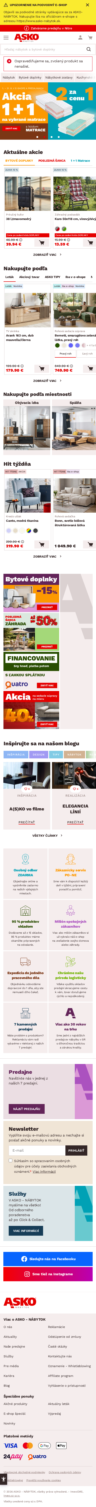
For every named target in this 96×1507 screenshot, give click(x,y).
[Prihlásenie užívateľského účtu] (80, 38)
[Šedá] (35, 530)
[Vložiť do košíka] (41, 243)
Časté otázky (57, 1346)
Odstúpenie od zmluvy (64, 1336)
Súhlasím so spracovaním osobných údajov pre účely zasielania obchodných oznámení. (45, 1166)
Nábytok (9, 77)
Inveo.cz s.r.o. (12, 1495)
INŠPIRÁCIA (16, 754)
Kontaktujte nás (59, 1356)
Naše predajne (14, 1346)
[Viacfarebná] (28, 530)
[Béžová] (64, 345)
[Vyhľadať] (90, 49)
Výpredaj (54, 1413)
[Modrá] (70, 345)
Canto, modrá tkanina (22, 518)
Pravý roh (65, 353)
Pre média (11, 1366)
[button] (3, 1479)
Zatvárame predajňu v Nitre (51, 28)
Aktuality (10, 1336)
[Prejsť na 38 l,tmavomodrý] (27, 194)
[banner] (31, 593)
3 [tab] (51, 137)
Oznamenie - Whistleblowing (69, 1366)
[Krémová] (22, 530)
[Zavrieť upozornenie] (87, 5)
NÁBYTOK (74, 754)
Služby (8, 1356)
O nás (8, 1327)
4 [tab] (58, 137)
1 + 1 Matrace (80, 160)
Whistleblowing (13, 1480)
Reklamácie (56, 1327)
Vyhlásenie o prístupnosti (67, 1385)
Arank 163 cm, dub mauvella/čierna (20, 336)
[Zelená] (57, 345)
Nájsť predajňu (26, 1109)
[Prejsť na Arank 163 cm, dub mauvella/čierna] (27, 310)
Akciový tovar (29, 277)
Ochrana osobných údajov (65, 1472)
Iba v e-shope (75, 277)
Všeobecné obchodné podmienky (24, 1472)
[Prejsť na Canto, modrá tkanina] (27, 495)
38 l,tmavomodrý (18, 217)
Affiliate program (60, 1376)
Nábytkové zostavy (59, 77)
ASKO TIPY (52, 277)
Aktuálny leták (58, 1404)
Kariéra (9, 1376)
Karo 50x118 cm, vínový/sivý (75, 217)
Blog (7, 1385)
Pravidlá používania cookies (43, 1480)
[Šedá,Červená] (57, 229)
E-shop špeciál (14, 1413)
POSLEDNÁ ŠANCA (52, 160)
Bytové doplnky (30, 77)
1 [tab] (37, 137)
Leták (9, 277)
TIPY (56, 754)
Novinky (9, 1423)
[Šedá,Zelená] (64, 229)
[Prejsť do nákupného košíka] (90, 38)
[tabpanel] (48, 111)
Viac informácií (44, 1172)
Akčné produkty (15, 1404)
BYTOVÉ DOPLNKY (19, 160)
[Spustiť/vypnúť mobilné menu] (6, 38)
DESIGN (39, 754)
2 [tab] (44, 137)
